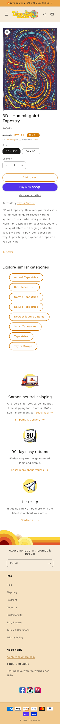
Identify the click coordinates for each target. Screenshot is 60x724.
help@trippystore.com (21, 656)
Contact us (27, 520)
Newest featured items (29, 316)
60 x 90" (31, 151)
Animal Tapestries (26, 277)
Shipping (11, 140)
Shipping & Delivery (27, 419)
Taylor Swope (26, 203)
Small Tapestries (25, 326)
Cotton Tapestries (26, 296)
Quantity (7, 158)
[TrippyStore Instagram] (30, 692)
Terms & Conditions (18, 629)
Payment (12, 599)
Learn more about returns (27, 470)
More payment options (30, 195)
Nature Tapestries (26, 306)
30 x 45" (11, 151)
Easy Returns (14, 622)
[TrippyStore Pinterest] (37, 692)
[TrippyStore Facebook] (22, 692)
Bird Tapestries (24, 287)
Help (9, 584)
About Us (12, 607)
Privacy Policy (15, 637)
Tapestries (21, 336)
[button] (6, 14)
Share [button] (9, 251)
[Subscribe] (49, 563)
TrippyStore (34, 720)
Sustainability (44, 412)
